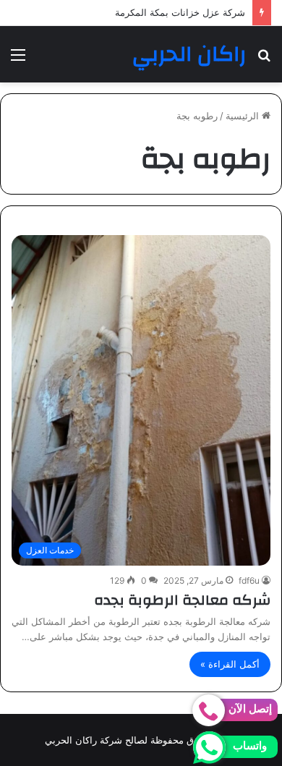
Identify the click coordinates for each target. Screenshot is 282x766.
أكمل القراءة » (230, 664)
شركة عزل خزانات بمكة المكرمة (180, 12)
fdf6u (249, 580)
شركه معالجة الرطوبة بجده (182, 600)
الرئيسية (244, 116)
